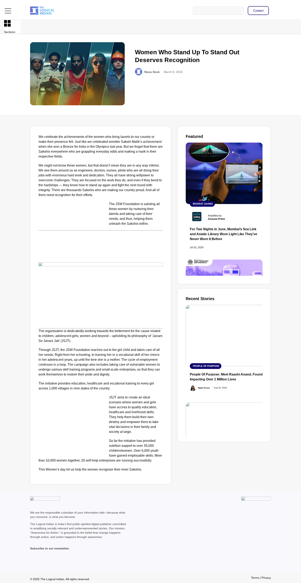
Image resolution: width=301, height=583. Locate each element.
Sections (9, 32)
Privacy (266, 577)
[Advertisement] (72, 232)
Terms (255, 577)
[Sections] (7, 23)
